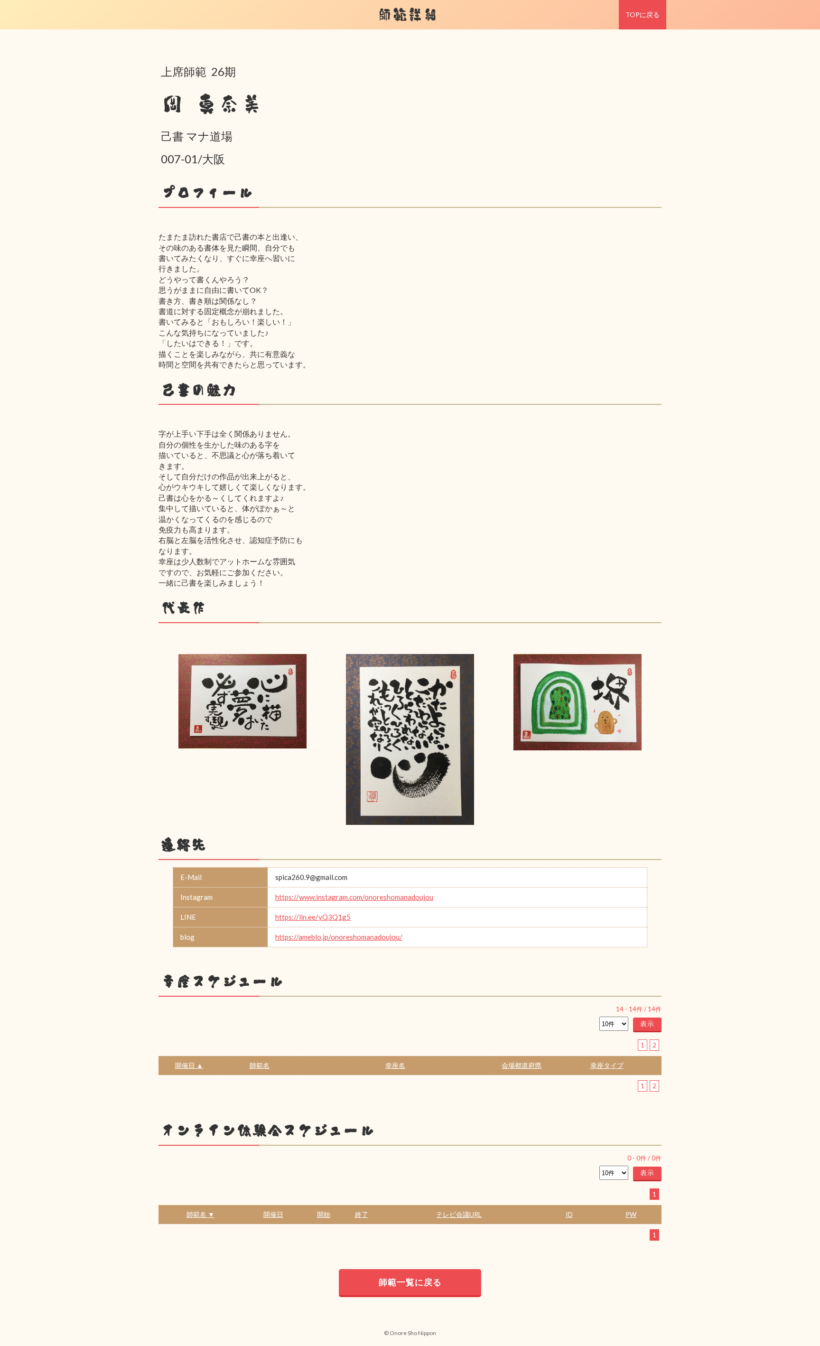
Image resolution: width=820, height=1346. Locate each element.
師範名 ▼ (200, 1214)
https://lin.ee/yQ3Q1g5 (313, 917)
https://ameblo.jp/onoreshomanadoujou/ (338, 937)
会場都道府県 (521, 1065)
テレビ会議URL (459, 1214)
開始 (323, 1214)
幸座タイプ (607, 1065)
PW (630, 1214)
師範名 (260, 1065)
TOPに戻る (642, 14)
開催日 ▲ (189, 1065)
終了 (361, 1214)
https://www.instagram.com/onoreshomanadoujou (354, 897)
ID (569, 1214)
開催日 (273, 1214)
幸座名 (395, 1065)
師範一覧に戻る (410, 1282)
